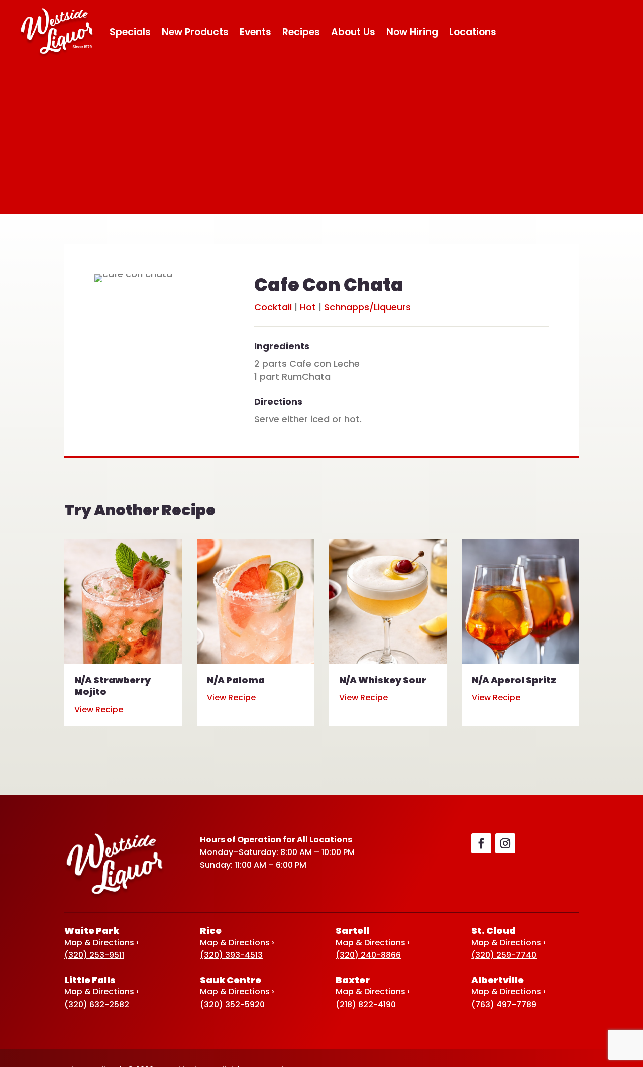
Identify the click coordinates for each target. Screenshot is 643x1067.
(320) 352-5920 (232, 1004)
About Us (353, 32)
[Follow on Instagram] (505, 843)
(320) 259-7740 (504, 955)
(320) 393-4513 (231, 955)
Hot (308, 307)
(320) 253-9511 (94, 955)
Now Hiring (412, 32)
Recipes (301, 32)
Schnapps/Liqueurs (367, 307)
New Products (195, 32)
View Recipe (98, 709)
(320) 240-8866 (368, 955)
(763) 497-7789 (504, 1004)
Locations (472, 32)
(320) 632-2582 (96, 1004)
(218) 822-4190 (366, 1004)
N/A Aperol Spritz (514, 680)
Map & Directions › (101, 942)
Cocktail (273, 307)
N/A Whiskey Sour (382, 680)
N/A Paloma (236, 680)
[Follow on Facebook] (481, 843)
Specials (130, 32)
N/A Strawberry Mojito (112, 686)
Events (255, 32)
